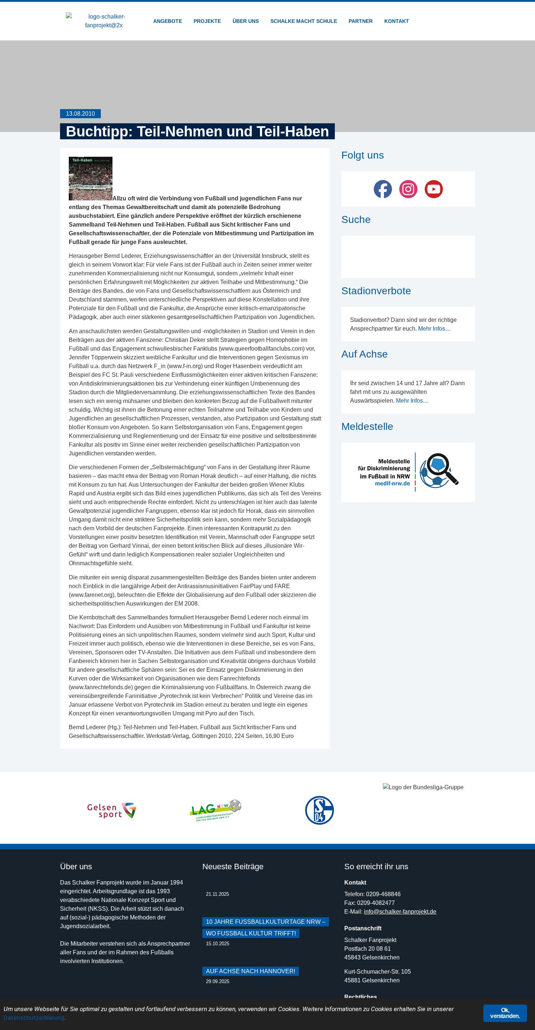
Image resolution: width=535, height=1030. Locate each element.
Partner (361, 21)
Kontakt (396, 21)
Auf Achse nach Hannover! (250, 971)
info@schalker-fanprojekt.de (400, 912)
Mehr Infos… (434, 329)
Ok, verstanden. (505, 1013)
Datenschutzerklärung (34, 1017)
